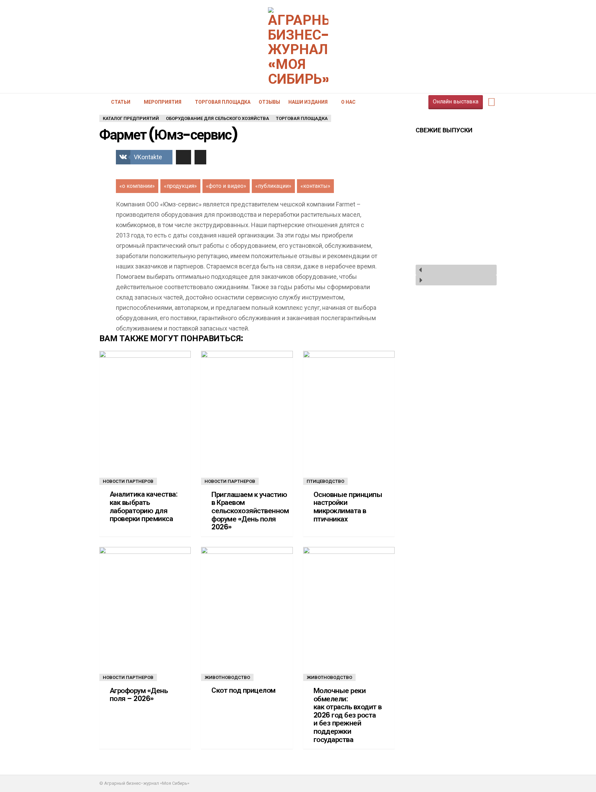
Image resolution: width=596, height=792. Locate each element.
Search (491, 102)
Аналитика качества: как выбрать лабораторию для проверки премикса (143, 506)
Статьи (120, 102)
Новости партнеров (128, 481)
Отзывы (269, 102)
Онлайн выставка (455, 101)
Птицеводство (325, 481)
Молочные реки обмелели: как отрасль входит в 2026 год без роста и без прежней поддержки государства (348, 715)
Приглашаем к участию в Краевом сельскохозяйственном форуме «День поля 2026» (250, 510)
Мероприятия (162, 102)
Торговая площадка (222, 102)
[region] (456, 214)
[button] (456, 270)
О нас (348, 102)
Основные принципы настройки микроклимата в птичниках (348, 506)
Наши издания (308, 102)
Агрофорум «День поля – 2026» (139, 695)
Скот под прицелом (243, 690)
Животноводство (227, 677)
